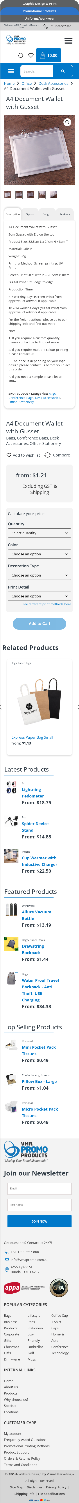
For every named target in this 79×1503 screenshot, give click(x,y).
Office (27, 83)
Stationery (26, 402)
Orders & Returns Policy (22, 1458)
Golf (31, 1353)
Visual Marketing (59, 1474)
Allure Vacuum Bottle (36, 915)
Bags (52, 394)
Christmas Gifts (11, 1350)
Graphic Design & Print (40, 4)
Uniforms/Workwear (40, 18)
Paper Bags (24, 663)
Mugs (32, 1359)
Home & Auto (57, 1337)
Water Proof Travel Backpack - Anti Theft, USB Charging (40, 990)
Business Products (10, 1325)
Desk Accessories (53, 83)
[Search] (63, 71)
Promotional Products (39, 11)
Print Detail (18, 587)
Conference (59, 1347)
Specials (10, 1405)
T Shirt (56, 1322)
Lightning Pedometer (33, 793)
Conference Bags (21, 398)
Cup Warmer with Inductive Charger (39, 861)
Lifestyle (34, 1315)
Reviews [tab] (64, 214)
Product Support (16, 1452)
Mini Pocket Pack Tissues (39, 1050)
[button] (68, 40)
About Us (11, 1387)
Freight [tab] (47, 214)
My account (12, 1433)
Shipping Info (24, 1494)
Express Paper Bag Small (32, 737)
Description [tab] (12, 214)
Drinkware (12, 1359)
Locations (11, 1412)
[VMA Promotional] (16, 39)
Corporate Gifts (11, 1337)
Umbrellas (35, 1347)
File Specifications (51, 1494)
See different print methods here (47, 604)
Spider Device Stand (35, 827)
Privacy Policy (56, 1487)
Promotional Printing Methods (27, 1446)
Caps (55, 1328)
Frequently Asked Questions (25, 1439)
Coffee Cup (59, 1315)
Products (10, 1393)
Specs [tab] (30, 214)
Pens (31, 1322)
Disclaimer (34, 1487)
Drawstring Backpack (33, 949)
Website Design (30, 1474)
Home (9, 83)
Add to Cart (39, 623)
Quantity (16, 523)
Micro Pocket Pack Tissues (40, 1112)
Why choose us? (16, 1399)
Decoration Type (23, 565)
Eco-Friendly (34, 1337)
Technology (59, 1353)
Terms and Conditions (20, 1464)
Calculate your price (26, 513)
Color (13, 544)
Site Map (16, 1487)
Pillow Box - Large (39, 1081)
